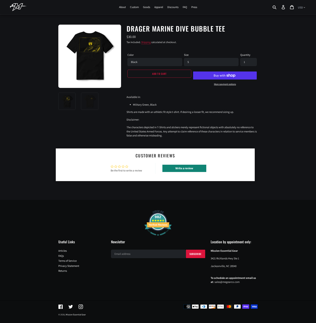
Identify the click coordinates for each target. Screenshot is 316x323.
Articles (62, 250)
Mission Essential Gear (76, 314)
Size (186, 55)
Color (130, 55)
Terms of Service (67, 260)
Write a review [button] (184, 168)
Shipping (146, 42)
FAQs (61, 256)
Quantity (245, 55)
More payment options (225, 84)
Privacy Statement (68, 266)
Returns (62, 270)
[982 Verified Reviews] (158, 237)
